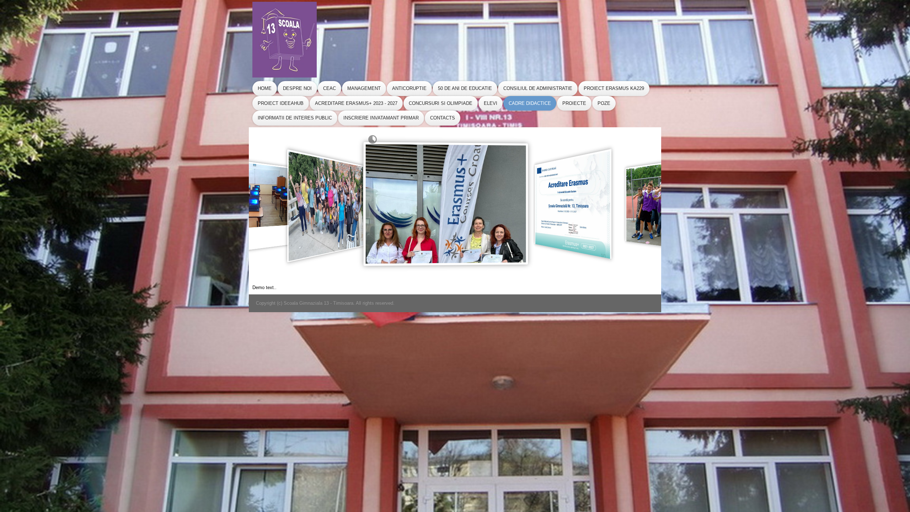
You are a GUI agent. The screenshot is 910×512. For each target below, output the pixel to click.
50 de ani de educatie (465, 88)
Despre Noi (297, 88)
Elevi (490, 103)
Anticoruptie (409, 88)
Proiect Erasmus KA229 (614, 88)
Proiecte (574, 103)
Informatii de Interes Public (295, 118)
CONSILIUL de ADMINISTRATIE (537, 88)
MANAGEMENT (364, 88)
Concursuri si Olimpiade (440, 103)
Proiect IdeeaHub (281, 103)
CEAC (329, 88)
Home (265, 88)
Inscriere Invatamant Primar (381, 118)
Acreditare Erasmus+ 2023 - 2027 (356, 103)
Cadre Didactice (530, 103)
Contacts (442, 118)
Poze (604, 103)
